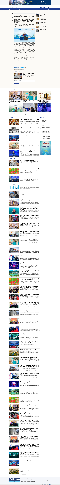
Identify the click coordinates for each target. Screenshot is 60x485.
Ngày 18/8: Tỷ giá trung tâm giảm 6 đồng (26, 191)
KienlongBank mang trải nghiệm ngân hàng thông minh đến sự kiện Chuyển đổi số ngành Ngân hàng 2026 (29, 326)
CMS (45, 484)
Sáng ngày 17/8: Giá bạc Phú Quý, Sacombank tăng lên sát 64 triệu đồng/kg (43, 23)
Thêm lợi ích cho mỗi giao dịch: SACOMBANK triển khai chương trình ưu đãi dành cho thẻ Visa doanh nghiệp (43, 19)
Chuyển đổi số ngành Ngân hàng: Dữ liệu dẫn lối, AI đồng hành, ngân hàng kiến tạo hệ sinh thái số (29, 135)
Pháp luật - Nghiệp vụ (31, 9)
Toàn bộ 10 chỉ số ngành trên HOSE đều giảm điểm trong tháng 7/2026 (29, 216)
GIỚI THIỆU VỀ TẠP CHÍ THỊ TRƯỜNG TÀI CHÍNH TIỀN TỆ (42, 480)
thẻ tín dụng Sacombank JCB (21, 69)
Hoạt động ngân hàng (15, 9)
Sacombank (16, 69)
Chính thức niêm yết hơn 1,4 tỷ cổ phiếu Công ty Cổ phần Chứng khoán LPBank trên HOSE (29, 318)
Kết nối (43, 9)
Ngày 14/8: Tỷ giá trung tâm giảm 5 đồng (43, 30)
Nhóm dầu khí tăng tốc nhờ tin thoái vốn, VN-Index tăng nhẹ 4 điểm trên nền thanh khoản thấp (29, 169)
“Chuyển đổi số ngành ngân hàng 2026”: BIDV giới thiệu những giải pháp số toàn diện (29, 334)
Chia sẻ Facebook (17, 67)
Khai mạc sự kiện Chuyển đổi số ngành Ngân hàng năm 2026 (29, 176)
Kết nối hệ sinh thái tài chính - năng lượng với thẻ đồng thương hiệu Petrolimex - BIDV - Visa (44, 114)
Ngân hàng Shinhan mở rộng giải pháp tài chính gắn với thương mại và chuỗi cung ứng (15, 101)
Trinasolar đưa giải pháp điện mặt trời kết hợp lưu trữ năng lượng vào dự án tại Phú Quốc (29, 311)
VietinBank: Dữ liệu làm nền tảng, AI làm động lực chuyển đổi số (29, 255)
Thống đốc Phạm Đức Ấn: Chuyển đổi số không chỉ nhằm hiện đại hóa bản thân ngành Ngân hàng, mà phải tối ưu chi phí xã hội (29, 151)
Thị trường (20, 9)
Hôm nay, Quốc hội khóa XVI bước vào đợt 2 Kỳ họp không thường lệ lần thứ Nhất (29, 120)
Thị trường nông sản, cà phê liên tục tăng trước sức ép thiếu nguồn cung (29, 184)
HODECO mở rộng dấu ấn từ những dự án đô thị (28, 349)
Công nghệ (40, 9)
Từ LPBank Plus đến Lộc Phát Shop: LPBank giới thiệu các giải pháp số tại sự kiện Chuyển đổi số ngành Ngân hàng (29, 303)
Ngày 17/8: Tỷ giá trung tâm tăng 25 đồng (43, 26)
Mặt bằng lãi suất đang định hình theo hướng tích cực (29, 142)
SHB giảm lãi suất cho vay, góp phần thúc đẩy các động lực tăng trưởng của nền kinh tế (29, 232)
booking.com (20, 46)
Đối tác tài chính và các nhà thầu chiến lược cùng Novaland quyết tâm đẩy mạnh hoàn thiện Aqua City (28, 200)
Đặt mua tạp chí (42, 7)
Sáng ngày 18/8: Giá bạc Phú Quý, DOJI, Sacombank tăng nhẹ (43, 15)
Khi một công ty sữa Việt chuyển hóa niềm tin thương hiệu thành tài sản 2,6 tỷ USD (29, 271)
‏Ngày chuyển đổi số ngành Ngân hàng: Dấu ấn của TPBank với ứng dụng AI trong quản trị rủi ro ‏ (29, 263)
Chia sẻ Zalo (22, 67)
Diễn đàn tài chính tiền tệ (25, 9)
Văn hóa (45, 9)
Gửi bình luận (16, 83)
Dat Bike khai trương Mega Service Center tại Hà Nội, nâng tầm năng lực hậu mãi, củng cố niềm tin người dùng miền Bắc (29, 248)
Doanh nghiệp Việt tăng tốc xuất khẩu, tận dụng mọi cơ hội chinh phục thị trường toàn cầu (29, 295)
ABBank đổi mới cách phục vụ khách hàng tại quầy (29, 101)
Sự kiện (11, 9)
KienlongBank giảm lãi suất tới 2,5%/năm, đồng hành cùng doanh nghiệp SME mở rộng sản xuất (30, 114)
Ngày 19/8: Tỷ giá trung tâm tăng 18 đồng (28, 74)
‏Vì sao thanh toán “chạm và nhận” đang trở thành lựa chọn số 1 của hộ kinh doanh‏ (15, 113)
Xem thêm (24, 474)
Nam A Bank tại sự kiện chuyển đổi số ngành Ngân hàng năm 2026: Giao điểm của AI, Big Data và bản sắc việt (29, 287)
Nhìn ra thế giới (36, 9)
